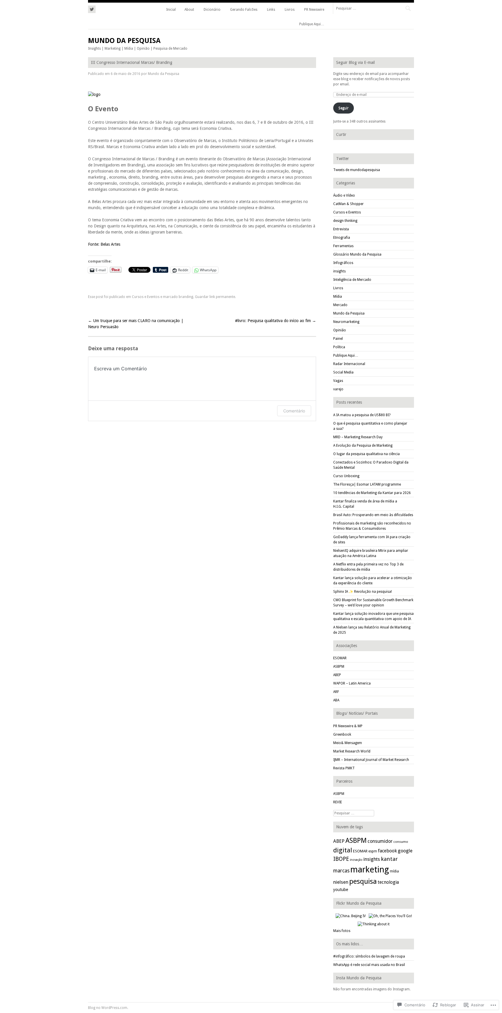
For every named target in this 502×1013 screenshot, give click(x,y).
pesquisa (363, 881)
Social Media (343, 372)
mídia (394, 871)
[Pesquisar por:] (373, 8)
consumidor (379, 841)
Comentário (294, 410)
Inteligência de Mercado (352, 280)
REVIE (337, 802)
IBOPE (341, 859)
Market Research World (351, 751)
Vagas (338, 381)
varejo (338, 389)
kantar (389, 859)
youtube (340, 889)
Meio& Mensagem (347, 743)
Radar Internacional (349, 364)
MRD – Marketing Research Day (358, 437)
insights (339, 271)
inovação (356, 860)
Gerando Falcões (243, 10)
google (405, 851)
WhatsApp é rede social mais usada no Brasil (369, 965)
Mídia (337, 296)
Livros (290, 10)
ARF (336, 692)
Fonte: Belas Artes (104, 244)
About (189, 10)
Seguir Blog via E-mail (355, 62)
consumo (400, 842)
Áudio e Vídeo (344, 195)
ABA (336, 700)
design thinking (345, 221)
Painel (338, 339)
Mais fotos (341, 931)
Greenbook (342, 734)
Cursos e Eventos (145, 297)
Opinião (339, 330)
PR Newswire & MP (348, 726)
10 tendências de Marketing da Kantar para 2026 (372, 493)
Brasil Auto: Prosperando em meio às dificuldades (373, 515)
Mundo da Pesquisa (124, 41)
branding (186, 297)
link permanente (222, 297)
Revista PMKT (344, 768)
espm (372, 851)
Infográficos (343, 263)
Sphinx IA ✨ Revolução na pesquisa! (362, 592)
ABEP (337, 675)
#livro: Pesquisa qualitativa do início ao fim (275, 320)
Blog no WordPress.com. (108, 1008)
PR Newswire (314, 10)
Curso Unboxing (346, 476)
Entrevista (341, 229)
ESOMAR (340, 658)
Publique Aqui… (311, 24)
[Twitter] (92, 8)
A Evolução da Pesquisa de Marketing (362, 445)
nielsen (340, 882)
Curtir (341, 134)
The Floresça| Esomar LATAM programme (367, 484)
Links (271, 10)
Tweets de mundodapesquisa (356, 170)
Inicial (171, 10)
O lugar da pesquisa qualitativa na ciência (366, 454)
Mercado (340, 305)
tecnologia (388, 882)
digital (342, 850)
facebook (387, 851)
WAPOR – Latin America (352, 683)
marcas (341, 871)
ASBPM (338, 666)
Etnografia (341, 238)
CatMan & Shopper (348, 204)
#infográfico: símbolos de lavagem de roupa (369, 956)
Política (339, 347)
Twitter (342, 158)
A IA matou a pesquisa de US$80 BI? (361, 415)
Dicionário (212, 10)
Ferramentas (343, 246)
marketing (369, 869)
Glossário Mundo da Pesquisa (357, 254)
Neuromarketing (346, 322)
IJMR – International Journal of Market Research (371, 760)
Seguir (343, 108)
